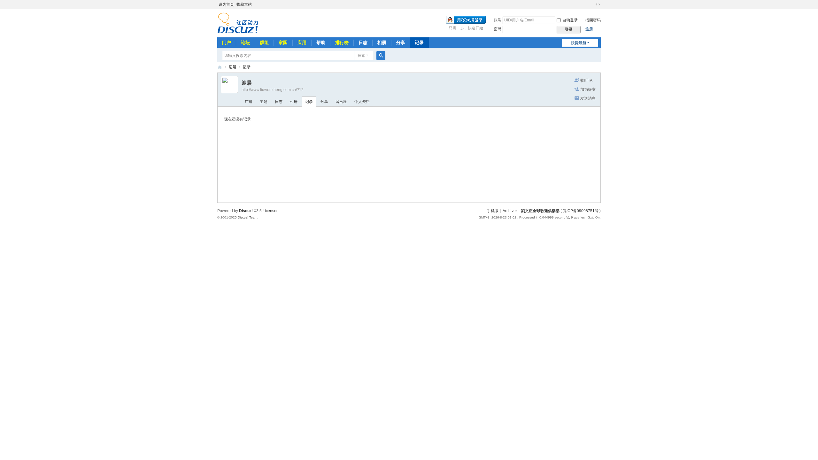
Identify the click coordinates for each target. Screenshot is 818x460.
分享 (400, 42)
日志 (363, 42)
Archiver (510, 211)
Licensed (271, 211)
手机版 (492, 211)
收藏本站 (244, 4)
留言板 (341, 101)
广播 (248, 101)
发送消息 (588, 98)
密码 (497, 29)
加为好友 (588, 89)
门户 (226, 42)
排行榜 (342, 42)
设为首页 (226, 4)
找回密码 (593, 20)
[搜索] (380, 55)
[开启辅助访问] (591, 4)
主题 (263, 101)
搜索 (361, 55)
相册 (381, 42)
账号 (497, 20)
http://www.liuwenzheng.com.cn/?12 (273, 90)
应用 (301, 42)
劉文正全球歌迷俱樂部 (219, 67)
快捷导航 (578, 43)
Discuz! (246, 211)
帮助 (320, 42)
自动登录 (570, 20)
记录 (419, 42)
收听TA (586, 80)
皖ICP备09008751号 (580, 211)
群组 (264, 42)
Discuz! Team (247, 217)
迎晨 (232, 67)
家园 (283, 42)
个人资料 (362, 101)
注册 (589, 29)
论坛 (245, 42)
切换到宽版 (598, 4)
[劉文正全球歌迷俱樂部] (238, 22)
